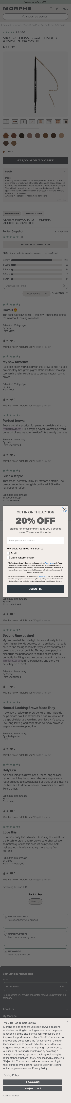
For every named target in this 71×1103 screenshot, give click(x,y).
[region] (35, 1060)
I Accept (33, 1082)
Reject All (33, 1088)
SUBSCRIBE (35, 589)
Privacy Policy (11, 1075)
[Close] (67, 1021)
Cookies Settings (11, 1095)
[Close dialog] (64, 509)
